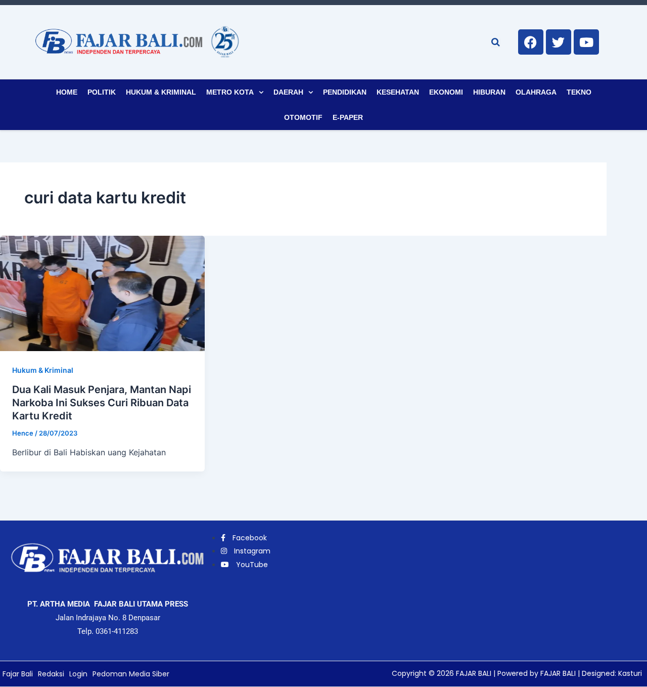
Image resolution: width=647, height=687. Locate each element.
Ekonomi (446, 92)
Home (66, 92)
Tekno (579, 92)
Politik (101, 92)
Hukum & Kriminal (161, 92)
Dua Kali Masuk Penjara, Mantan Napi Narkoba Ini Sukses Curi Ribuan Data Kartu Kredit (101, 402)
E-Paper (348, 117)
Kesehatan (398, 92)
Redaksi (51, 674)
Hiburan (489, 92)
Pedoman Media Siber (131, 674)
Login (78, 674)
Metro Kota (230, 92)
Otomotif (303, 117)
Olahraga (536, 92)
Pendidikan (344, 92)
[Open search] (495, 42)
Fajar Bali (18, 674)
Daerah (288, 92)
